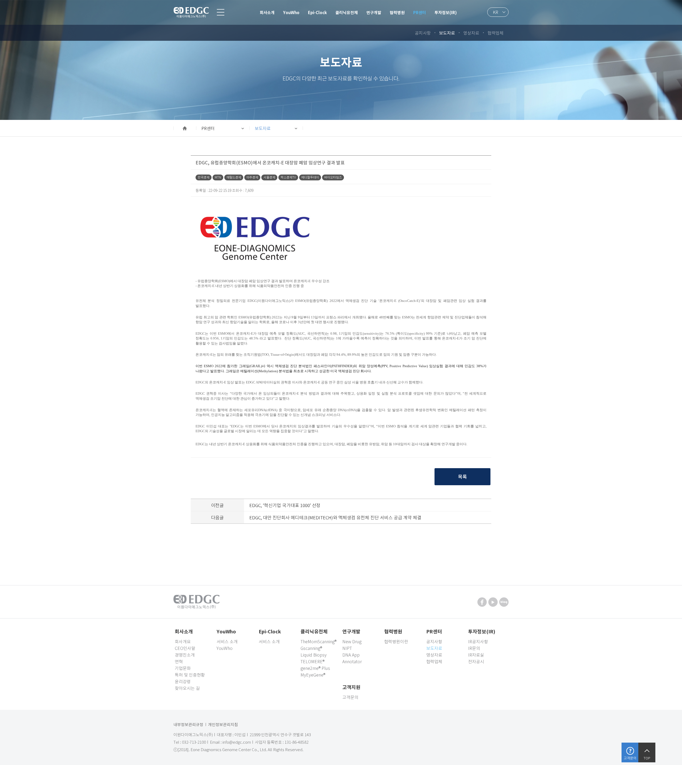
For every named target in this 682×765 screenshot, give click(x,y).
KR (495, 12)
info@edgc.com (236, 742)
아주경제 (252, 177)
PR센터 (208, 128)
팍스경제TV (288, 177)
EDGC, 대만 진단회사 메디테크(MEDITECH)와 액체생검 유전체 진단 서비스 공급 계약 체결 (335, 517)
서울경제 (269, 177)
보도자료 (263, 128)
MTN (218, 177)
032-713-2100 (194, 742)
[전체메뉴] (220, 12)
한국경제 (203, 177)
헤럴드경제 (233, 177)
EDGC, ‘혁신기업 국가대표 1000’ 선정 (284, 505)
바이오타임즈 (333, 177)
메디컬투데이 (310, 177)
